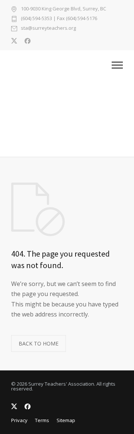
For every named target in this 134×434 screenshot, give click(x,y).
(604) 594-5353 (36, 18)
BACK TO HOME (38, 343)
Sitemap (66, 420)
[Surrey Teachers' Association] (61, 103)
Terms (42, 420)
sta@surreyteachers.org (48, 28)
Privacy (19, 420)
